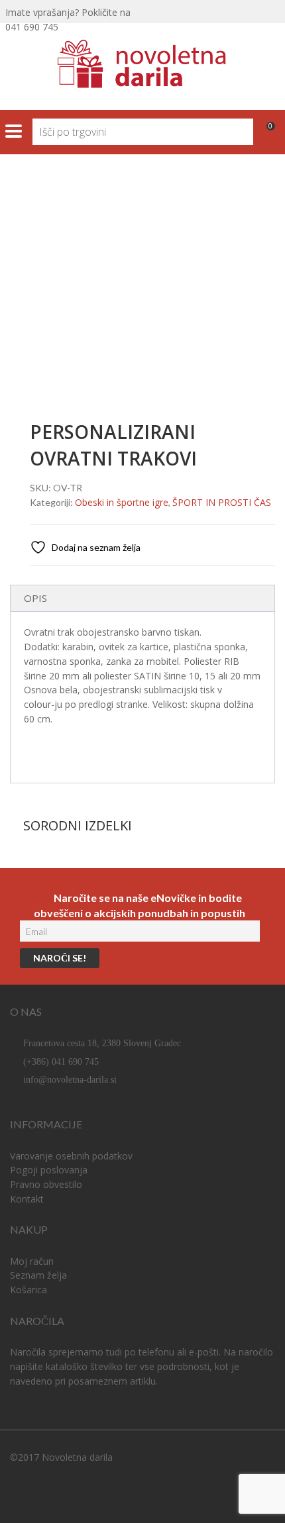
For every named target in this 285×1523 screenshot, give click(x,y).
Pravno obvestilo (46, 1184)
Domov (26, 217)
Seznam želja (38, 1275)
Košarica (28, 1289)
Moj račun (32, 1261)
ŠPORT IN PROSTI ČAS (121, 217)
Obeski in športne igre (121, 502)
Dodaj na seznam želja (95, 547)
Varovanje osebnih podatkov (71, 1156)
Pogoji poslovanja (48, 1169)
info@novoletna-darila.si (70, 1080)
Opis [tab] (35, 598)
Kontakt (27, 1199)
